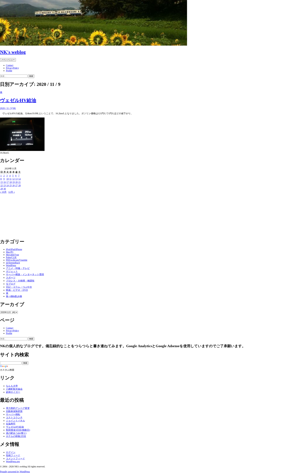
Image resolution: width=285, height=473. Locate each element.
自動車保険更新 (14, 411)
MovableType (12, 254)
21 (19, 182)
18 (10, 182)
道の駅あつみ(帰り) (16, 433)
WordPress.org (13, 461)
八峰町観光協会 (14, 389)
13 (16, 179)
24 (7, 185)
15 (1, 182)
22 (1, 185)
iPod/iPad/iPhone (14, 249)
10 (7, 179)
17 (7, 182)
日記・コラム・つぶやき (19, 287)
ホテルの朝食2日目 (16, 436)
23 (4, 185)
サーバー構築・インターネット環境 (25, 274)
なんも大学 (12, 386)
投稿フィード (13, 455)
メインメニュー (8, 60)
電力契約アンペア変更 (18, 408)
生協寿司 (10, 423)
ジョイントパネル (15, 420)
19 (13, 182)
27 (16, 185)
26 (13, 185)
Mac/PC (10, 252)
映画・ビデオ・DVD (17, 290)
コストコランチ (14, 417)
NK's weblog (13, 52)
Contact (9, 65)
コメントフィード (15, 458)
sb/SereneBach (13, 262)
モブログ (10, 284)
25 (10, 185)
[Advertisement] (89, 214)
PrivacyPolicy (12, 68)
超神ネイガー (13, 392)
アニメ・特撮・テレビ (18, 268)
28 (19, 185)
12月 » (11, 192)
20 (16, 182)
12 (13, 179)
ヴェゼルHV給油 (18, 100)
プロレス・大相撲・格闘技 (20, 280)
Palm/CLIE (11, 257)
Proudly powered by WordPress (15, 471)
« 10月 (3, 192)
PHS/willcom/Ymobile (16, 260)
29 (1, 188)
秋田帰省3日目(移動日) (18, 430)
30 (4, 188)
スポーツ (10, 277)
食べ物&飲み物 (14, 296)
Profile (9, 70)
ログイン (10, 452)
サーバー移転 (13, 414)
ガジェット (12, 271)
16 (4, 182)
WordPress (11, 265)
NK (14, 108)
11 (10, 179)
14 (19, 179)
